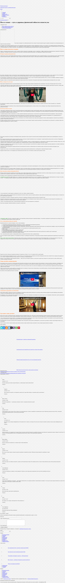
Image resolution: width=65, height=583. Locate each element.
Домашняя (4, 12)
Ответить (3, 384)
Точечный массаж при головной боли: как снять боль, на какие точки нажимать (30, 349)
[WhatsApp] (16, 328)
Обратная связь (4, 565)
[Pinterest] (19, 328)
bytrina (3, 379)
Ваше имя (2, 516)
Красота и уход (4, 14)
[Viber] (14, 328)
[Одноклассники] (6, 328)
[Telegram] (9, 328)
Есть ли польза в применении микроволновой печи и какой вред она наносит (13, 373)
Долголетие (4, 535)
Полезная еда (4, 16)
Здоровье (3, 13)
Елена (3, 497)
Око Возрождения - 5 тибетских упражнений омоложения (26, 339)
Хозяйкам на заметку (5, 541)
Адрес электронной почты (4, 518)
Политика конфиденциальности (33, 578)
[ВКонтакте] (4, 328)
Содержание (4, 566)
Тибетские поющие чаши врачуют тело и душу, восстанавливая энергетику (29, 359)
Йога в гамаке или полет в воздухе (8, 26)
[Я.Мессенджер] (1, 328)
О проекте (4, 567)
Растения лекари (5, 540)
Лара (3, 408)
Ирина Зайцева (4, 439)
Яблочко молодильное (7, 578)
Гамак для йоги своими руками (7, 27)
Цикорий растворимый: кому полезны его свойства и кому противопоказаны (13, 371)
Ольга (3, 477)
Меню (1, 9)
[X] (11, 328)
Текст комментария (3, 525)
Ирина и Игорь (4, 398)
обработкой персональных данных (25, 528)
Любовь (3, 458)
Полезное (3, 15)
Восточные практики (5, 534)
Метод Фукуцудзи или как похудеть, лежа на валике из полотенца (27, 369)
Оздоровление (4, 538)
